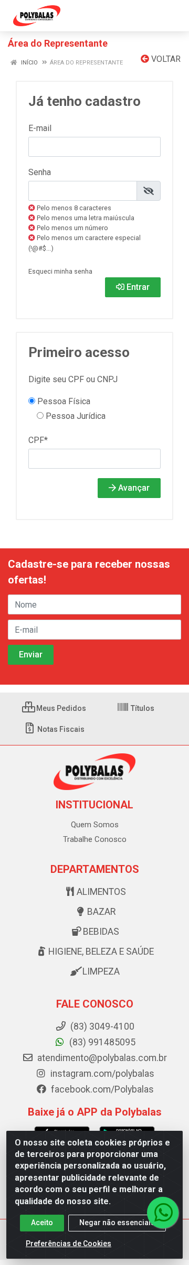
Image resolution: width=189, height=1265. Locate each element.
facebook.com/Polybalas (101, 1089)
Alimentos (101, 891)
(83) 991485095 (101, 1042)
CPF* (38, 440)
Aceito (42, 1222)
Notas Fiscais (60, 729)
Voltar (165, 59)
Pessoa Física (62, 401)
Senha (39, 172)
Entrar (137, 287)
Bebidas (101, 931)
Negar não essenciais (117, 1222)
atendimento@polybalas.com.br (101, 1058)
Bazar (101, 911)
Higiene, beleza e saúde (101, 951)
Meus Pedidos (60, 708)
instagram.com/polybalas (101, 1073)
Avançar (133, 488)
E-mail (39, 128)
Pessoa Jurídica (75, 416)
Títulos (141, 708)
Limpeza (101, 971)
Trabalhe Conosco (95, 839)
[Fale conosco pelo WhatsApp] (162, 1212)
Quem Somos (95, 824)
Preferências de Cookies (68, 1243)
